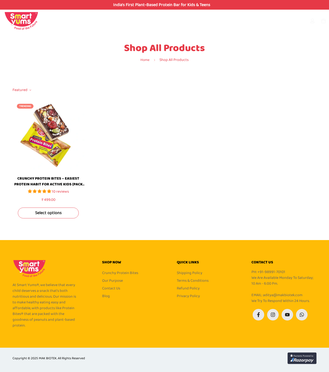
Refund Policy (188, 288)
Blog (106, 296)
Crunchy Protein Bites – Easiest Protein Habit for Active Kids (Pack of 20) (48, 181)
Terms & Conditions (193, 281)
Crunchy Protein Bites (120, 273)
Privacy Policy (188, 296)
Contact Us (111, 288)
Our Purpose (112, 281)
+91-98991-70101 (271, 272)
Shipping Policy (189, 273)
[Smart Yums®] (21, 21)
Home (145, 60)
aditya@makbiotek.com (283, 295)
